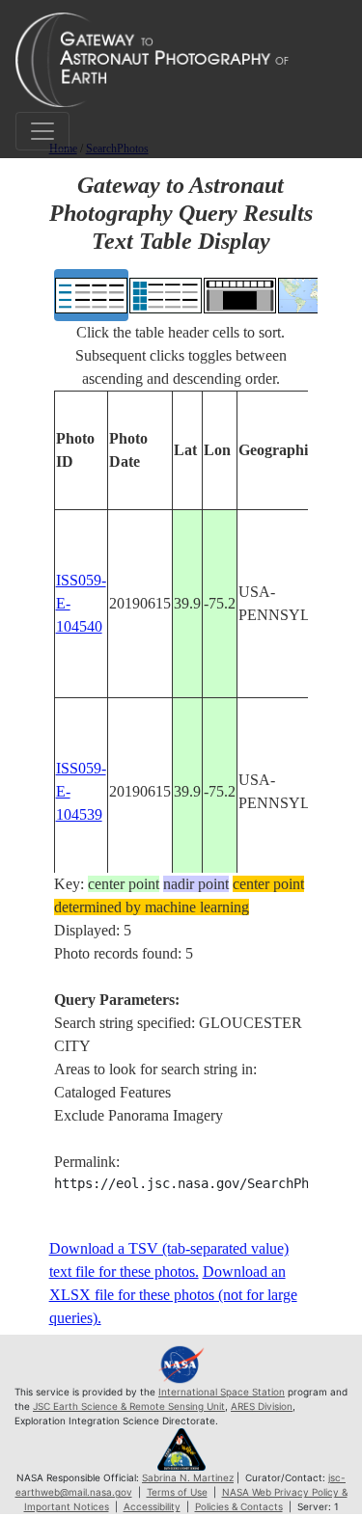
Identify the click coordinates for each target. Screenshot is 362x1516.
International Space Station (221, 1391)
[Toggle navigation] (42, 131)
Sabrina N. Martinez (188, 1477)
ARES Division (261, 1406)
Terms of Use (177, 1492)
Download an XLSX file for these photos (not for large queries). (173, 1294)
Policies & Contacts (239, 1506)
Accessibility (152, 1506)
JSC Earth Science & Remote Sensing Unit (129, 1406)
